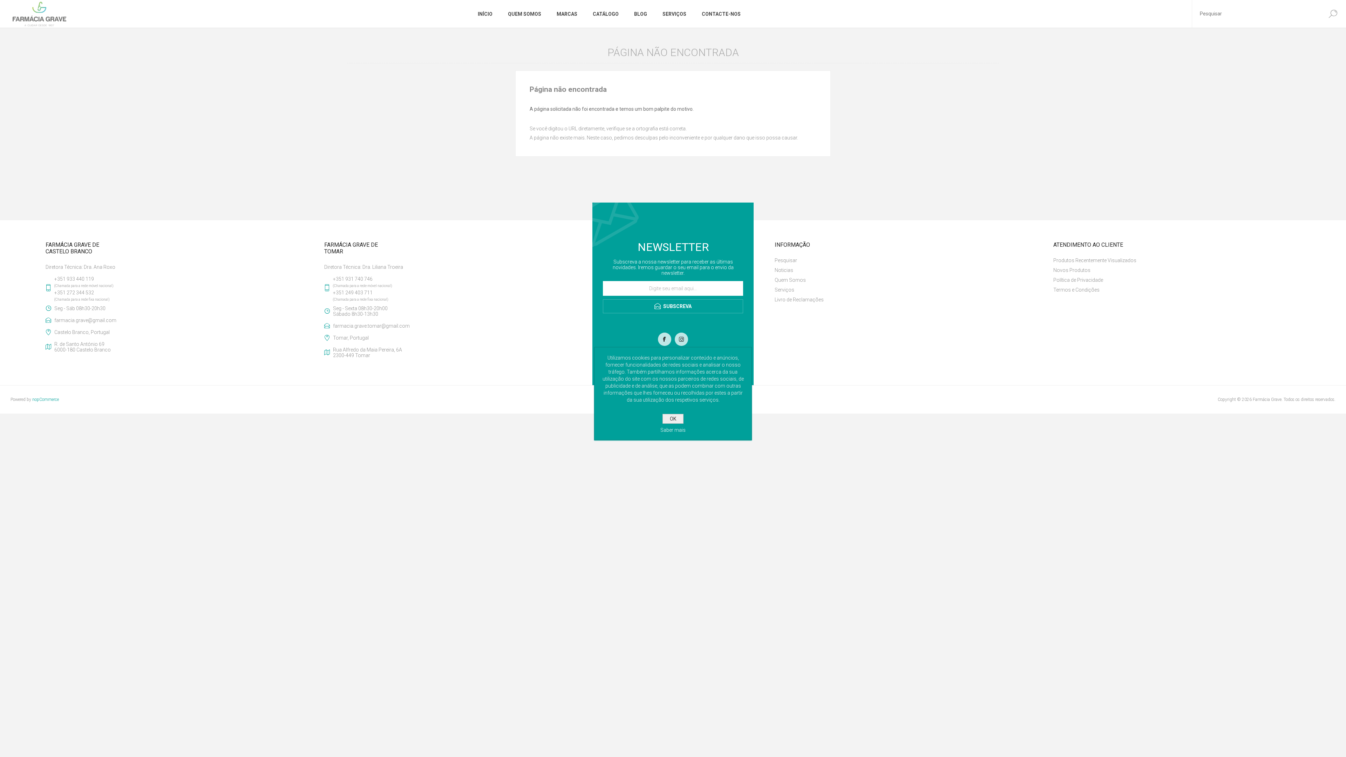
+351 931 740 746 (353, 279)
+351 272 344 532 (74, 292)
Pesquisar (786, 260)
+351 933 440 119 (74, 279)
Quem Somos (790, 280)
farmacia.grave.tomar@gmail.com (371, 326)
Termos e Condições (1076, 290)
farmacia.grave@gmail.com (85, 320)
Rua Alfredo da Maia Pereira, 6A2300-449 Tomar (367, 352)
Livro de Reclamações (799, 299)
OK (673, 419)
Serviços (784, 290)
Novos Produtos (1071, 270)
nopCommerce (45, 399)
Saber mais (673, 430)
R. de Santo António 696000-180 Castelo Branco (82, 347)
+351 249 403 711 (353, 292)
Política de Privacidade (1078, 280)
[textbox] (1256, 14)
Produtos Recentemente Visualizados (1094, 260)
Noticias (784, 270)
